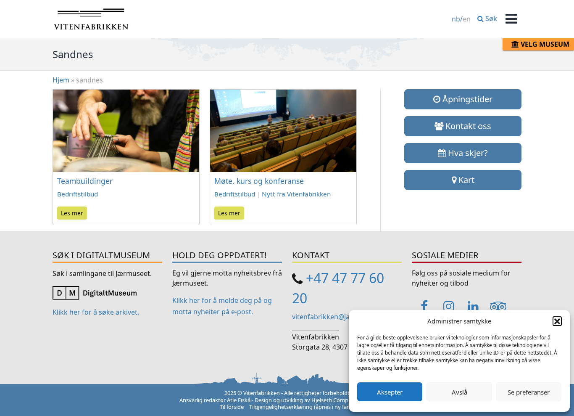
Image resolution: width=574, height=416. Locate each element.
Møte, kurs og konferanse (259, 181)
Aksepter (390, 392)
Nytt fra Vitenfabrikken (296, 194)
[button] (557, 321)
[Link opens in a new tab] (95, 292)
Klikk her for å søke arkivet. (96, 312)
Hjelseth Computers (336, 400)
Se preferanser (529, 392)
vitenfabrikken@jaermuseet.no (341, 316)
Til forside (232, 407)
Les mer (72, 213)
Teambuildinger (85, 181)
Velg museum (544, 44)
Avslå (459, 392)
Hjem (61, 80)
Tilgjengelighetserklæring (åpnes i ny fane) (302, 407)
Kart (465, 179)
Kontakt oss (467, 126)
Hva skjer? (467, 153)
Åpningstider (466, 99)
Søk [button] (490, 18)
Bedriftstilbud (77, 194)
